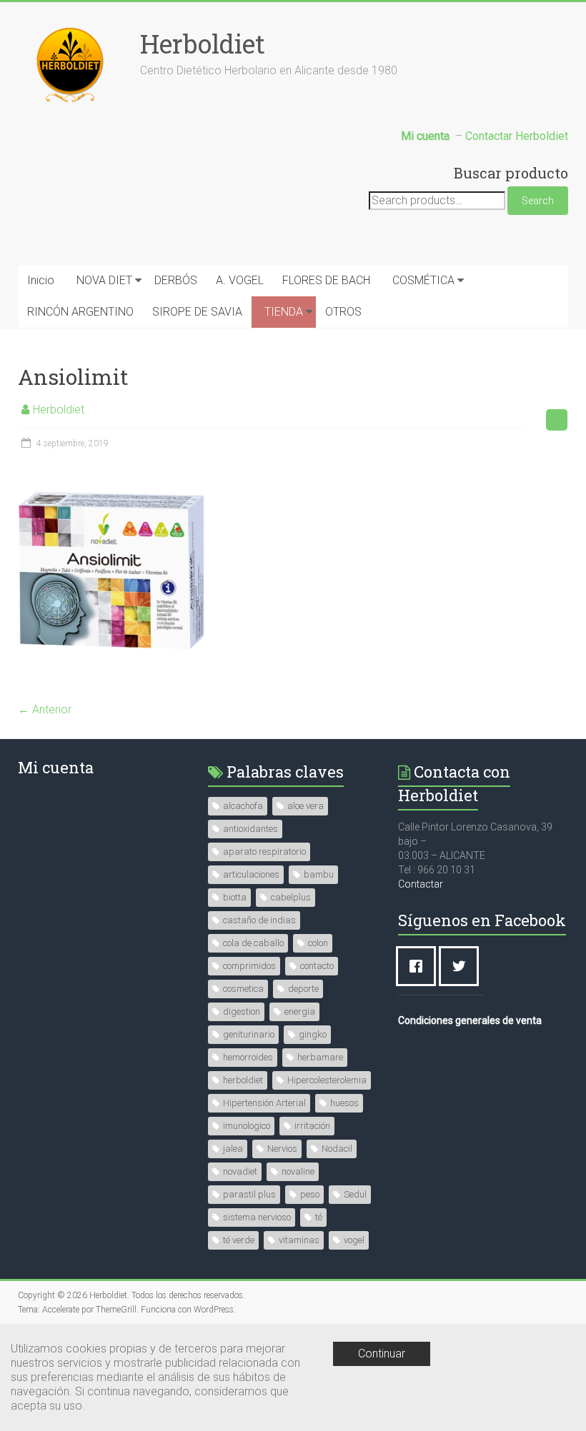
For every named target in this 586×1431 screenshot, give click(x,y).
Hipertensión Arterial (264, 1103)
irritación (312, 1125)
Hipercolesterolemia (327, 1080)
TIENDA (283, 311)
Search (538, 200)
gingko (313, 1034)
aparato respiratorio (264, 851)
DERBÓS (175, 280)
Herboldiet (202, 43)
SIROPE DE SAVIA (197, 311)
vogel (354, 1240)
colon (318, 943)
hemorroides (248, 1057)
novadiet (240, 1171)
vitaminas (299, 1240)
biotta (235, 897)
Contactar (420, 884)
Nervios (282, 1148)
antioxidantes (250, 828)
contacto (317, 965)
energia (299, 1011)
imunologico (246, 1125)
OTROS (343, 311)
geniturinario (248, 1034)
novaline (298, 1171)
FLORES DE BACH (326, 280)
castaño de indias (259, 920)
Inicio (40, 280)
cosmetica (243, 988)
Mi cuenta (56, 767)
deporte (303, 988)
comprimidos (249, 965)
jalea (233, 1148)
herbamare (320, 1057)
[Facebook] (419, 966)
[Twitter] (462, 966)
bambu (319, 874)
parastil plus (249, 1194)
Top (552, 1397)
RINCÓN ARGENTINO (80, 311)
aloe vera (305, 805)
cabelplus (291, 897)
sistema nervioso (257, 1217)
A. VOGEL (240, 280)
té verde (238, 1240)
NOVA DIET (104, 280)
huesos (344, 1103)
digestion (241, 1011)
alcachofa (243, 805)
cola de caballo (253, 943)
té (318, 1217)
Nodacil (337, 1148)
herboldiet (243, 1080)
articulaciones (251, 874)
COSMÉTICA (423, 280)
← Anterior (44, 709)
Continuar (381, 1353)
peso (309, 1194)
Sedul (355, 1194)
